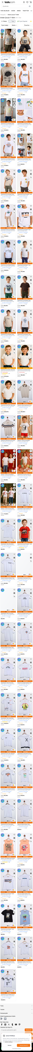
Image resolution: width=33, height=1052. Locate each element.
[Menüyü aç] (2, 2)
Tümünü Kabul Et (24, 1045)
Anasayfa (3, 14)
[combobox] (28, 25)
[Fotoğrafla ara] (29, 6)
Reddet (9, 1045)
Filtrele (5, 21)
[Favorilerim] (27, 2)
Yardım (2, 1009)
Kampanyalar (4, 1013)
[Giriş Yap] (24, 2)
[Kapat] (30, 1035)
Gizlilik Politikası (9, 1041)
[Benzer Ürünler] (14, 33)
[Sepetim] (31, 2)
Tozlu (1, 1006)
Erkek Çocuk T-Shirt (13, 14)
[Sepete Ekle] (14, 37)
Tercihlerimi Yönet (16, 1048)
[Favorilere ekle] (14, 30)
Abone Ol (28, 1030)
